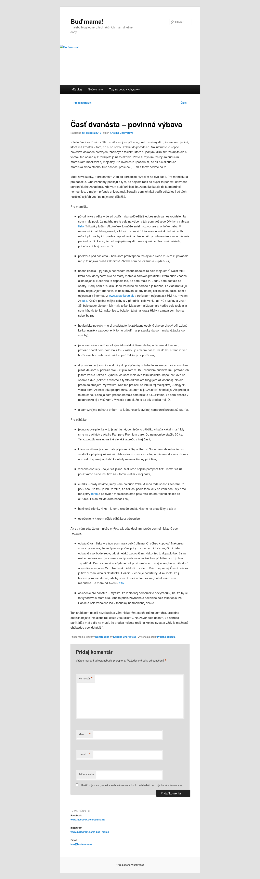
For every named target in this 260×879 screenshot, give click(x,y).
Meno (85, 734)
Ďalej (185, 102)
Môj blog (77, 89)
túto (121, 583)
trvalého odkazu (165, 637)
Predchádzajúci (80, 102)
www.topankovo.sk (121, 295)
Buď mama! (87, 21)
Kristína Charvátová (121, 133)
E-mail (85, 754)
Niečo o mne (95, 89)
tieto (81, 226)
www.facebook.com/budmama (87, 819)
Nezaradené (102, 637)
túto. (85, 300)
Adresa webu (86, 774)
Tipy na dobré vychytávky (124, 89)
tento (94, 493)
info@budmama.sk (81, 844)
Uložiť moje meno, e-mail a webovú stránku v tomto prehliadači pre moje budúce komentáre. (131, 785)
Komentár (86, 678)
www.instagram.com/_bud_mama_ (90, 832)
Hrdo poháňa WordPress (130, 865)
